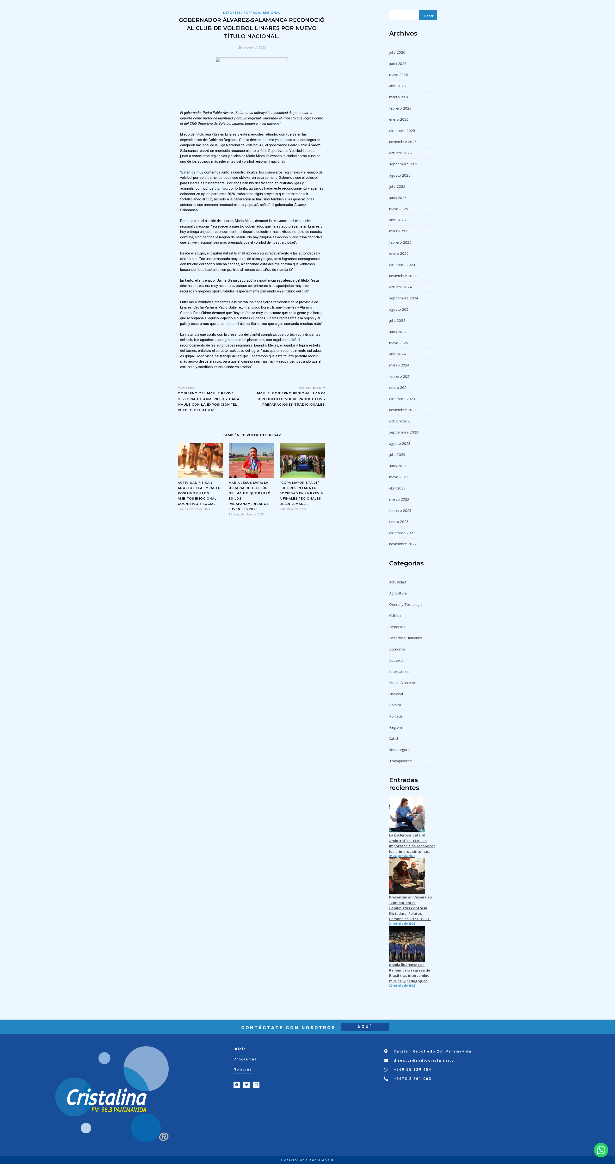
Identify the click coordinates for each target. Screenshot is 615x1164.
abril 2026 (397, 85)
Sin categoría (399, 749)
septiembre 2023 (403, 432)
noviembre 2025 (403, 141)
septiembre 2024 (403, 298)
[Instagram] (256, 1085)
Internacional (399, 671)
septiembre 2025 (403, 163)
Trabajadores (400, 760)
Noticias (243, 1069)
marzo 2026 (399, 96)
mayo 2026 (398, 74)
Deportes (232, 13)
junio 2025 (397, 197)
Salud (393, 738)
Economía (397, 649)
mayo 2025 (398, 208)
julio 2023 (397, 454)
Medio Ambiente (402, 682)
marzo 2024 (399, 365)
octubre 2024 (400, 287)
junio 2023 (397, 465)
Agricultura (398, 593)
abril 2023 (397, 488)
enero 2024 (399, 387)
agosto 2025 (400, 175)
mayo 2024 (398, 342)
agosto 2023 (400, 443)
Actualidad (397, 582)
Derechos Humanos (405, 637)
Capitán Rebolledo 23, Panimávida (433, 1051)
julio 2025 (397, 186)
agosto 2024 (400, 309)
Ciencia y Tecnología (405, 604)
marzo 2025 (399, 231)
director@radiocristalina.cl (425, 1060)
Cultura (395, 615)
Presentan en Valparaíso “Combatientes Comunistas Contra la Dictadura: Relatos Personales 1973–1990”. (410, 908)
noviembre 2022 (403, 543)
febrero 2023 (400, 510)
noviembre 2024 (403, 275)
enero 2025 (399, 253)
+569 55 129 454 (413, 1069)
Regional (271, 13)
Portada (252, 13)
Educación (397, 660)
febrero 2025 (400, 242)
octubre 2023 (400, 421)
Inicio (240, 1049)
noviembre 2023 (403, 409)
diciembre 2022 (402, 532)
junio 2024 (397, 331)
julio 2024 (397, 320)
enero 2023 (399, 521)
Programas (245, 1059)
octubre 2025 (400, 152)
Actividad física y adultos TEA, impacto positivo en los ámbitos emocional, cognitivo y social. (199, 493)
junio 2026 (397, 63)
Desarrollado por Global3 (307, 1160)
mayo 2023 (398, 476)
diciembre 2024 (402, 264)
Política (395, 704)
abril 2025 (397, 219)
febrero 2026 (400, 108)
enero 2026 (399, 119)
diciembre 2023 (402, 398)
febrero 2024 (400, 376)
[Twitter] (246, 1085)
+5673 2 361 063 (413, 1079)
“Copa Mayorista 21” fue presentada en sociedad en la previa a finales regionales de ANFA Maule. (301, 493)
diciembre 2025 (402, 130)
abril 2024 (397, 354)
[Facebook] (237, 1085)
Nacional (396, 693)
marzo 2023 (399, 499)
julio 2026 (397, 52)
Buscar (428, 15)
